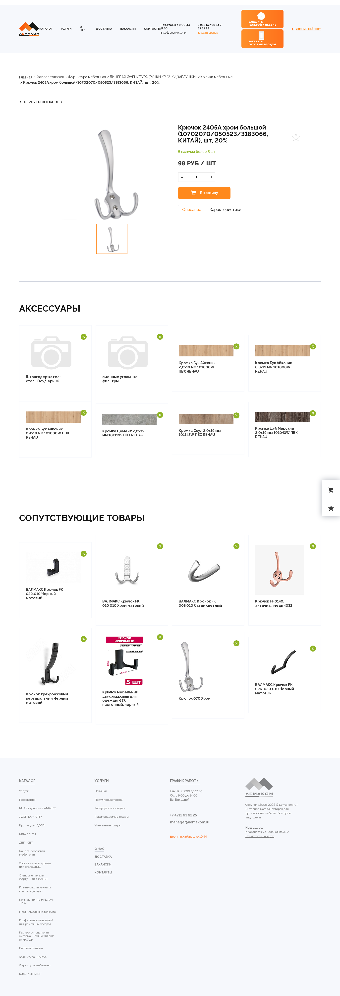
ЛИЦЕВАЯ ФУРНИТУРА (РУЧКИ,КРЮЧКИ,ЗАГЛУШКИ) (153, 77)
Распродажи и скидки (110, 808)
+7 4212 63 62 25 (183, 815)
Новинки (101, 791)
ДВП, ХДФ (26, 842)
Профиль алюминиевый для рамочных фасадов (36, 922)
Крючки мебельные (216, 77)
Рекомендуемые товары (112, 816)
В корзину (208, 193)
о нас (82, 28)
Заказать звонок (208, 32)
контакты (152, 28)
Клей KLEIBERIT (30, 974)
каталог (45, 28)
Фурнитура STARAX (33, 957)
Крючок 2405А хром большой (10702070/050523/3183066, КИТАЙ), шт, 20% (91, 82)
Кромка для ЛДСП (32, 825)
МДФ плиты (27, 834)
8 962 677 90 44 (208, 25)
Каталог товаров (50, 77)
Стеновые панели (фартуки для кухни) (33, 877)
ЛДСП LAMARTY (30, 816)
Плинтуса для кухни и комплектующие (35, 889)
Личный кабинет (308, 29)
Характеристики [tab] (225, 209)
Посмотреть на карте (259, 836)
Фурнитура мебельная (87, 77)
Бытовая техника (31, 948)
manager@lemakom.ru (189, 822)
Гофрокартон (27, 799)
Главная (25, 77)
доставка (104, 28)
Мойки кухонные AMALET (37, 808)
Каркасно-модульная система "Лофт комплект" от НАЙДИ (36, 936)
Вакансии (128, 28)
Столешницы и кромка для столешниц (35, 865)
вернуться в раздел (43, 102)
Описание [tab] (191, 209)
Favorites (295, 137)
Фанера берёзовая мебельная (32, 852)
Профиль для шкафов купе (37, 912)
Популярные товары (109, 799)
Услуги (65, 28)
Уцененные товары (108, 825)
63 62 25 (203, 28)
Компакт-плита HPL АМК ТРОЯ (36, 901)
